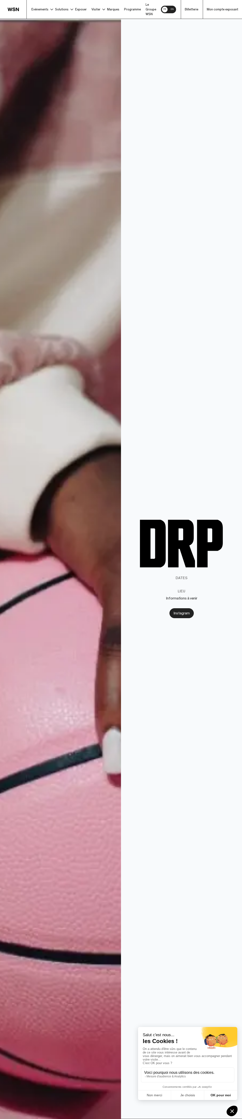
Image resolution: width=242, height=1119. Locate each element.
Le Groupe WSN (151, 9)
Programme (132, 9)
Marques (113, 9)
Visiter (95, 9)
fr (164, 9)
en (172, 9)
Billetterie (191, 9)
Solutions (62, 9)
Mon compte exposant (222, 9)
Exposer (81, 9)
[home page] (17, 9)
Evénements (39, 9)
